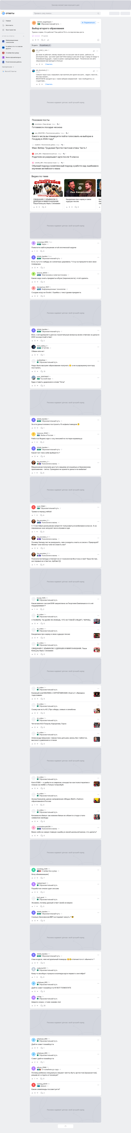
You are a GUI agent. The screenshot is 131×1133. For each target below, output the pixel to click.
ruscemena (38, 124)
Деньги (43, 1086)
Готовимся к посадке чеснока (47, 127)
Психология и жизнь (49, 464)
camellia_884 (39, 163)
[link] (47, 194)
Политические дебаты (53, 133)
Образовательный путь (50, 24)
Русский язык (45, 379)
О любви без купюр (49, 871)
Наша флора (47, 124)
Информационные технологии (53, 289)
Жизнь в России (46, 435)
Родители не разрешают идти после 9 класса (55, 157)
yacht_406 (38, 154)
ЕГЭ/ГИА (45, 348)
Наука (44, 244)
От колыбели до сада (50, 1069)
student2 (37, 145)
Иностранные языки (50, 163)
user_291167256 (40, 133)
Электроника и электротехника (54, 275)
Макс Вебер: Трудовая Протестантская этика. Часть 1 (59, 148)
